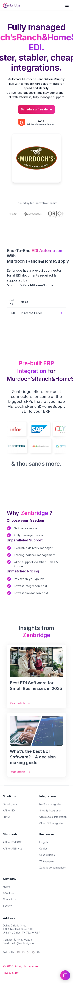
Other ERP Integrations (52, 823)
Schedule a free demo (36, 109)
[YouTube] (38, 952)
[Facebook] (33, 952)
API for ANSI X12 (12, 848)
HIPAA (6, 816)
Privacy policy (10, 972)
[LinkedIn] (18, 952)
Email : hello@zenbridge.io (18, 943)
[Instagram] (23, 952)
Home (6, 886)
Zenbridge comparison (52, 867)
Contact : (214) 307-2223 (17, 939)
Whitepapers (46, 861)
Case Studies (47, 854)
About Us (8, 892)
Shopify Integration (50, 810)
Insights (43, 842)
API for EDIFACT (12, 842)
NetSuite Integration (50, 804)
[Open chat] (65, 975)
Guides (43, 848)
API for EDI (9, 810)
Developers (10, 804)
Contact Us (9, 899)
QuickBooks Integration (53, 816)
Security (8, 905)
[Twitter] (28, 952)
